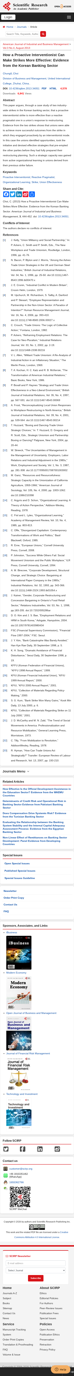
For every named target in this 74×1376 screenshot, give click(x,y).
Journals (22, 26)
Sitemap (7, 1308)
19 (5, 570)
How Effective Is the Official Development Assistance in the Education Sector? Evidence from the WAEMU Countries (37, 792)
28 (5, 690)
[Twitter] (5, 1148)
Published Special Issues (19, 870)
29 (5, 700)
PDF (44, 88)
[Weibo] (57, 1148)
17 (5, 545)
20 (5, 595)
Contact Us (10, 904)
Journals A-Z (10, 1293)
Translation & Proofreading (18, 1344)
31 (5, 720)
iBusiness (11, 932)
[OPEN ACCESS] (62, 6)
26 (5, 675)
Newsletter (10, 891)
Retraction (45, 1344)
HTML (53, 88)
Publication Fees (49, 1313)
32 (5, 740)
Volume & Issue (11, 1354)
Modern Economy (16, 972)
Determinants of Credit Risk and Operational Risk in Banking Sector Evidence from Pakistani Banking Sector (34, 804)
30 (5, 710)
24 (5, 650)
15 (5, 515)
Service (8, 1324)
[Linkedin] (40, 1148)
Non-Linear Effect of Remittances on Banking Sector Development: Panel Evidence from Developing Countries (35, 841)
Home (9, 26)
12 (5, 450)
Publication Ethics (50, 1334)
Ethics (43, 1293)
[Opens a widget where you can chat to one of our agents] (60, 1369)
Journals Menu (15, 771)
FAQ (6, 911)
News (6, 1318)
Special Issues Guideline (19, 878)
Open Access (47, 1329)
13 (5, 475)
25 (5, 665)
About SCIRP (50, 1288)
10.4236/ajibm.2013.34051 (24, 88)
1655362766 (16, 1182)
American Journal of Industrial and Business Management (36, 44)
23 (5, 640)
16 (5, 530)
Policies (46, 1324)
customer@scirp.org (20, 1168)
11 (5, 425)
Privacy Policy (47, 1349)
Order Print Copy (14, 897)
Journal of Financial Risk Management (28, 1053)
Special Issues (48, 1318)
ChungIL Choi (10, 73)
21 (5, 615)
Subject (7, 1298)
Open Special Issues (17, 863)
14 (5, 500)
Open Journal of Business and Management (31, 1013)
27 (5, 685)
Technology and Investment (22, 1094)
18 (5, 555)
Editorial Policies (49, 1298)
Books (6, 1303)
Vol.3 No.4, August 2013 (16, 47)
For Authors (46, 1303)
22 (5, 630)
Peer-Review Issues (51, 1308)
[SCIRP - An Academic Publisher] (25, 6)
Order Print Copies (13, 1339)
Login (8, 17)
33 (5, 750)
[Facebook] (22, 1148)
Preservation (47, 1339)
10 (5, 405)
